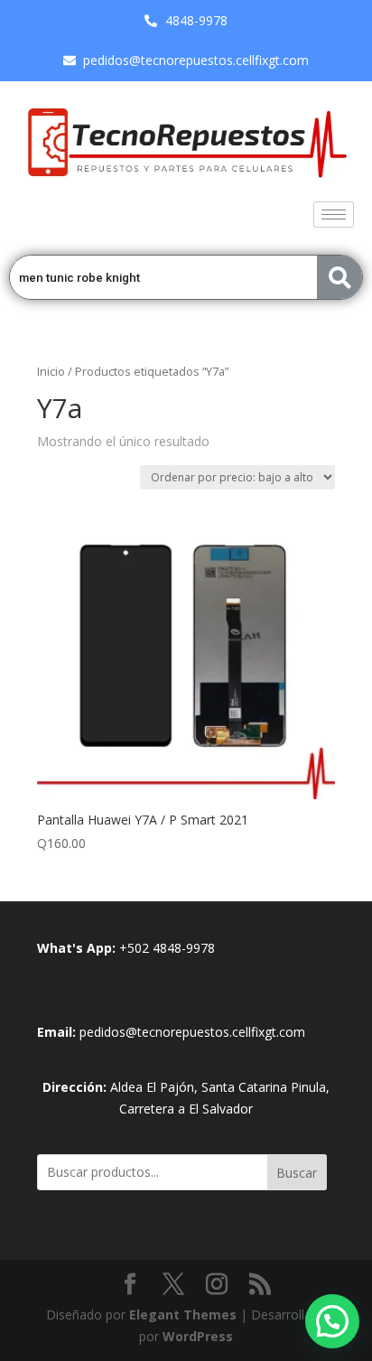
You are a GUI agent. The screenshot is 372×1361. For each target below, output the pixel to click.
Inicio (51, 371)
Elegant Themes (183, 1314)
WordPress (198, 1336)
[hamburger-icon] (333, 214)
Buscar (296, 1172)
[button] (332, 1321)
